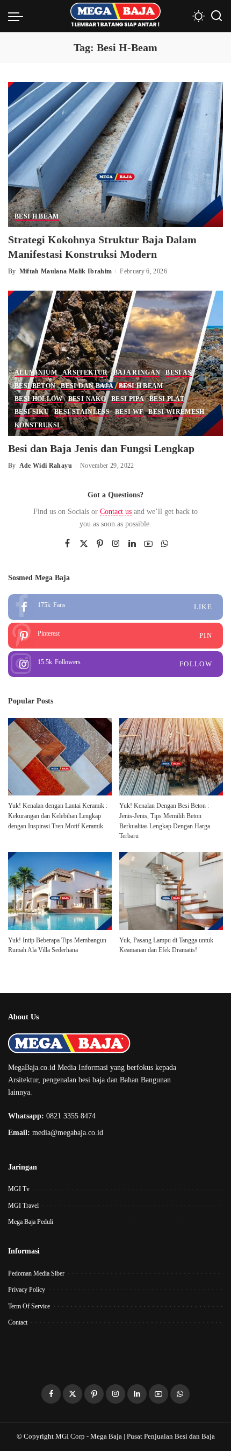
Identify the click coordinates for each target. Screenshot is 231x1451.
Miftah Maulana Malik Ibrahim (65, 271)
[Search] (216, 16)
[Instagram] (116, 544)
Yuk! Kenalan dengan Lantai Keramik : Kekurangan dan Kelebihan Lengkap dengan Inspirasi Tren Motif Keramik (57, 815)
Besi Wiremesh (176, 411)
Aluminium (36, 372)
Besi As (178, 372)
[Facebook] (67, 544)
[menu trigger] (18, 16)
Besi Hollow (39, 399)
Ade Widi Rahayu (45, 465)
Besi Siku (32, 411)
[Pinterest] (100, 544)
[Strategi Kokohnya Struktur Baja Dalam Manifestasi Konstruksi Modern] (115, 153)
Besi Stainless (82, 411)
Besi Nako (87, 399)
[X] (84, 544)
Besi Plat (166, 399)
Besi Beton (35, 386)
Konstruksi (37, 425)
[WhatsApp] (164, 544)
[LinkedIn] (132, 544)
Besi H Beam (37, 216)
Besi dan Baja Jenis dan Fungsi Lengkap (101, 448)
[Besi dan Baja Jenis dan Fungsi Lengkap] (115, 362)
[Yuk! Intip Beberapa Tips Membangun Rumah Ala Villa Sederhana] (60, 891)
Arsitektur (84, 372)
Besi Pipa (127, 399)
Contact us (116, 512)
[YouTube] (148, 544)
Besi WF (129, 411)
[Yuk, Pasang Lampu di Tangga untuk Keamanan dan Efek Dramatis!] (171, 891)
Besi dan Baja (87, 386)
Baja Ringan (137, 372)
